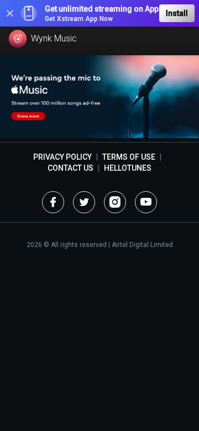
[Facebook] (53, 202)
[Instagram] (115, 202)
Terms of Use (128, 157)
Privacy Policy (62, 157)
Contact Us (70, 168)
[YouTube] (146, 202)
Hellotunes (127, 168)
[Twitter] (84, 202)
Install (177, 13)
